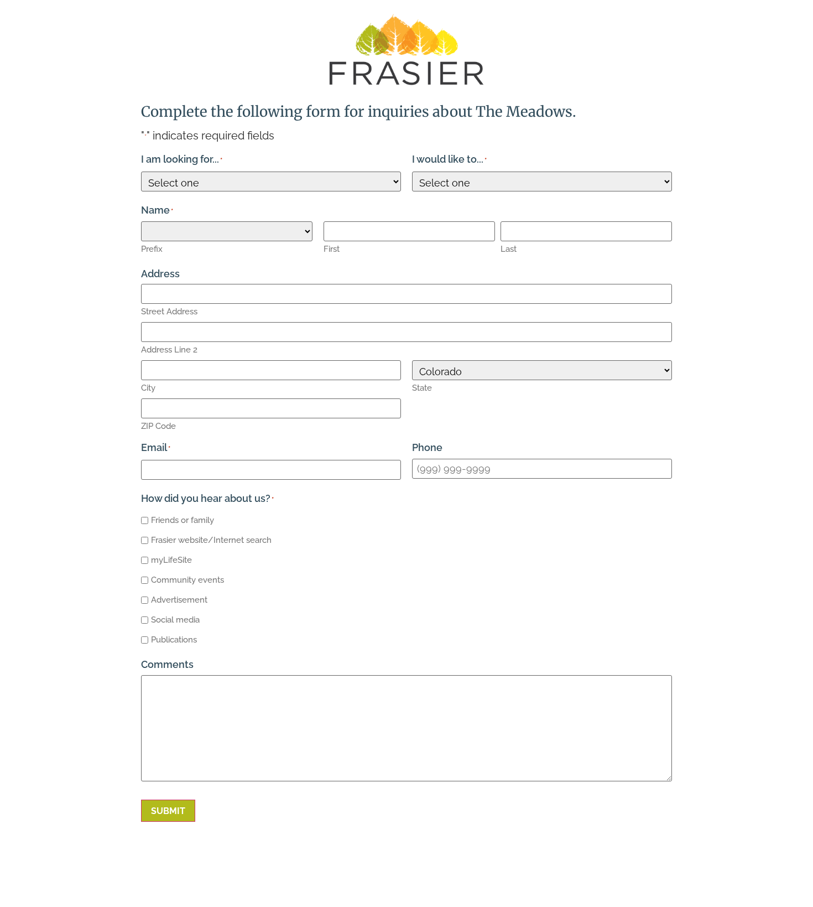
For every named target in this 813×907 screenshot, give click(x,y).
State (422, 388)
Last (509, 249)
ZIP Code (158, 426)
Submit (168, 811)
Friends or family (182, 520)
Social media (175, 620)
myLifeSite (171, 560)
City (148, 388)
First (332, 249)
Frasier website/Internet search (211, 540)
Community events (187, 580)
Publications (174, 640)
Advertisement (179, 600)
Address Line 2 (169, 350)
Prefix (152, 249)
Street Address (169, 312)
